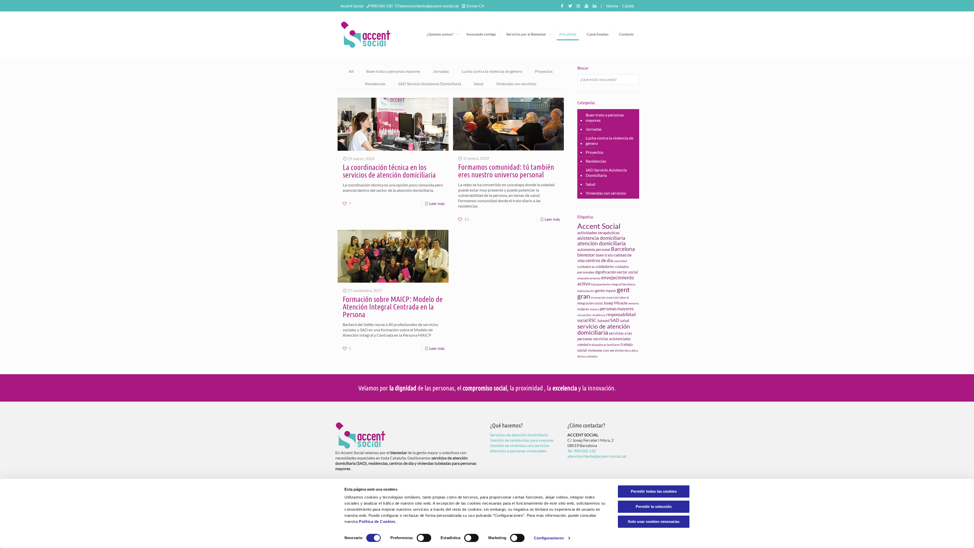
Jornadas (441, 71)
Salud (478, 83)
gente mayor (605, 290)
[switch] (424, 538)
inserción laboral (617, 297)
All (351, 71)
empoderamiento (588, 278)
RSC (592, 320)
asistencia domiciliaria (601, 238)
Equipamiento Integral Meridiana (613, 284)
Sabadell (603, 321)
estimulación (585, 291)
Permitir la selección (654, 506)
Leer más (437, 203)
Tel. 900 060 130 (581, 450)
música (594, 309)
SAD (614, 320)
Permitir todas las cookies (654, 491)
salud (624, 320)
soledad (582, 344)
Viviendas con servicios (516, 83)
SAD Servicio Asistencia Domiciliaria (429, 83)
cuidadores (605, 266)
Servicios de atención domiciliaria (519, 434)
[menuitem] (628, 5)
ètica (627, 350)
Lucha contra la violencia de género (492, 71)
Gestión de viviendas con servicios (519, 445)
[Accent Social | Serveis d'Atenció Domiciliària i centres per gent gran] (365, 34)
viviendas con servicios (606, 350)
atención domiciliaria (601, 243)
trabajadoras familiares (604, 345)
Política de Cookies (377, 521)
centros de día (599, 260)
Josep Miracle (615, 302)
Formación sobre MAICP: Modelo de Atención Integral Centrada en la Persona (393, 306)
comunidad (620, 261)
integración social (589, 303)
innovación (598, 297)
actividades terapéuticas (598, 232)
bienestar (586, 255)
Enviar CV (475, 5)
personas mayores (617, 308)
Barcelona (623, 249)
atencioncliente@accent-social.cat (429, 5)
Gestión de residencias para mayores (522, 440)
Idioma (612, 5)
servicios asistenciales (612, 338)
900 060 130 (382, 5)
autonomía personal (593, 249)
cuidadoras (586, 266)
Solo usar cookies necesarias (654, 521)
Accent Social (598, 225)
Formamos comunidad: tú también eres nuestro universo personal (506, 170)
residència (598, 315)
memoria (633, 303)
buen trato (604, 255)
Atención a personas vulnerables (518, 450)
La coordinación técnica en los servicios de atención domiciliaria (389, 170)
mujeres (583, 309)
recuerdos (584, 315)
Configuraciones (549, 538)
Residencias (375, 83)
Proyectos (544, 71)
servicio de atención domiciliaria (603, 329)
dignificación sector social (616, 272)
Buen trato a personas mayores (393, 71)
